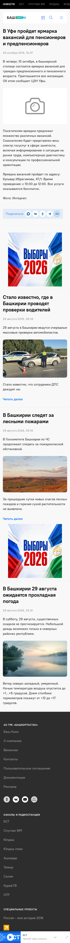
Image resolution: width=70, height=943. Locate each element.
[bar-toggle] (61, 18)
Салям (8, 876)
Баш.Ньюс (11, 732)
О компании (12, 741)
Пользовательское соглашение (27, 768)
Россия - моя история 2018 (23, 918)
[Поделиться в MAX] (28, 214)
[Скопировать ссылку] (57, 214)
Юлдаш (54, 4)
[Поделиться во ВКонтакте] (35, 214)
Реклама (10, 787)
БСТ (21, 4)
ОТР (7, 895)
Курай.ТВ (10, 886)
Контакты (11, 759)
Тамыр (8, 867)
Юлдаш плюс (13, 849)
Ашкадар (10, 858)
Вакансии (11, 750)
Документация (14, 778)
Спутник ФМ (36, 4)
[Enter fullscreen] (67, 937)
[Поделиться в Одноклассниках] (42, 214)
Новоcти (9, 4)
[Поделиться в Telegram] (50, 214)
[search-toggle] (51, 18)
